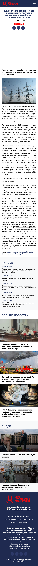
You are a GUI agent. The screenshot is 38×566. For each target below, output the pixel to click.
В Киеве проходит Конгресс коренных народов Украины (17, 279)
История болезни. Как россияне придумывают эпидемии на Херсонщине (15, 487)
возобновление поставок (16, 252)
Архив (25, 522)
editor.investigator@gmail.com (19, 546)
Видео (6, 426)
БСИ (19, 519)
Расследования (11, 519)
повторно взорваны (19, 203)
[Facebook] (14, 28)
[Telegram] (23, 28)
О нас (20, 522)
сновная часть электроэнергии (15, 238)
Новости (19, 24)
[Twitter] (18, 28)
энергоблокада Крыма (18, 254)
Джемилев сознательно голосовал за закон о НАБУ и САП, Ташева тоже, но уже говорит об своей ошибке (19, 287)
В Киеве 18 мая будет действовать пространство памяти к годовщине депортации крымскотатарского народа (18, 304)
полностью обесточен (14, 215)
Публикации (19, 516)
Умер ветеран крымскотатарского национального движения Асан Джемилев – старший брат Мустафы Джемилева (18, 270)
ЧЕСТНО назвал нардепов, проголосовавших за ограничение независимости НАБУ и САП (18, 296)
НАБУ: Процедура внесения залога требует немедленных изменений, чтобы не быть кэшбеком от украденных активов (17, 413)
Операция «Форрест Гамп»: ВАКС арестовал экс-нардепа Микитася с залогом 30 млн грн (17, 346)
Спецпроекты (28, 519)
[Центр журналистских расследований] (10, 4)
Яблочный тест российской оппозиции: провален (18, 456)
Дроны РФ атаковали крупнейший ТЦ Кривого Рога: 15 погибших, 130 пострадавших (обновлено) (18, 379)
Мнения (13, 522)
